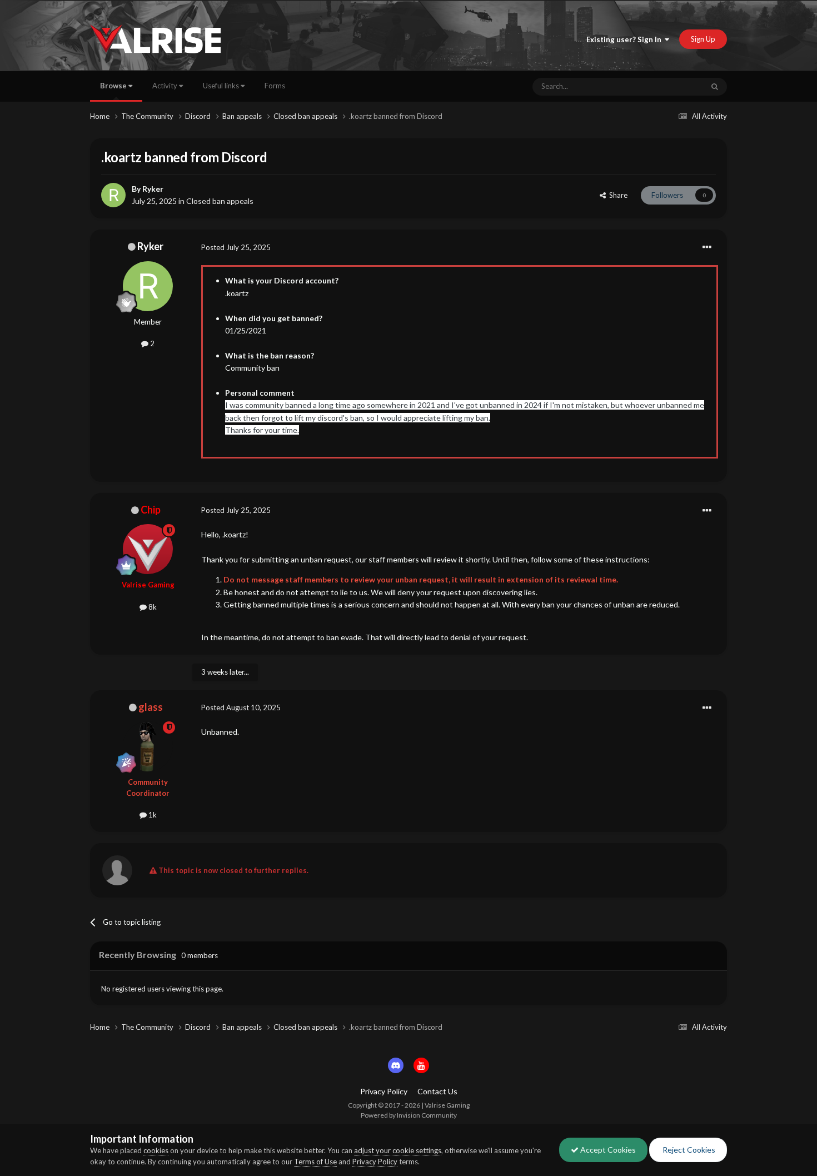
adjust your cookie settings (397, 1150)
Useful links (222, 85)
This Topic (673, 86)
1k (152, 814)
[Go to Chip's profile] (148, 549)
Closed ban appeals (219, 201)
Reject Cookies (688, 1149)
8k (152, 606)
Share (616, 195)
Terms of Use (315, 1161)
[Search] (715, 87)
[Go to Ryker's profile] (113, 195)
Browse (114, 85)
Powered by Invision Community (409, 1115)
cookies (155, 1150)
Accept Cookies (607, 1149)
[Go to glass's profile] (148, 746)
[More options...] (707, 247)
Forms (275, 85)
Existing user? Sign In (625, 39)
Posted (236, 247)
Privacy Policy (383, 1091)
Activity (165, 85)
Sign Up (703, 38)
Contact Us (437, 1091)
